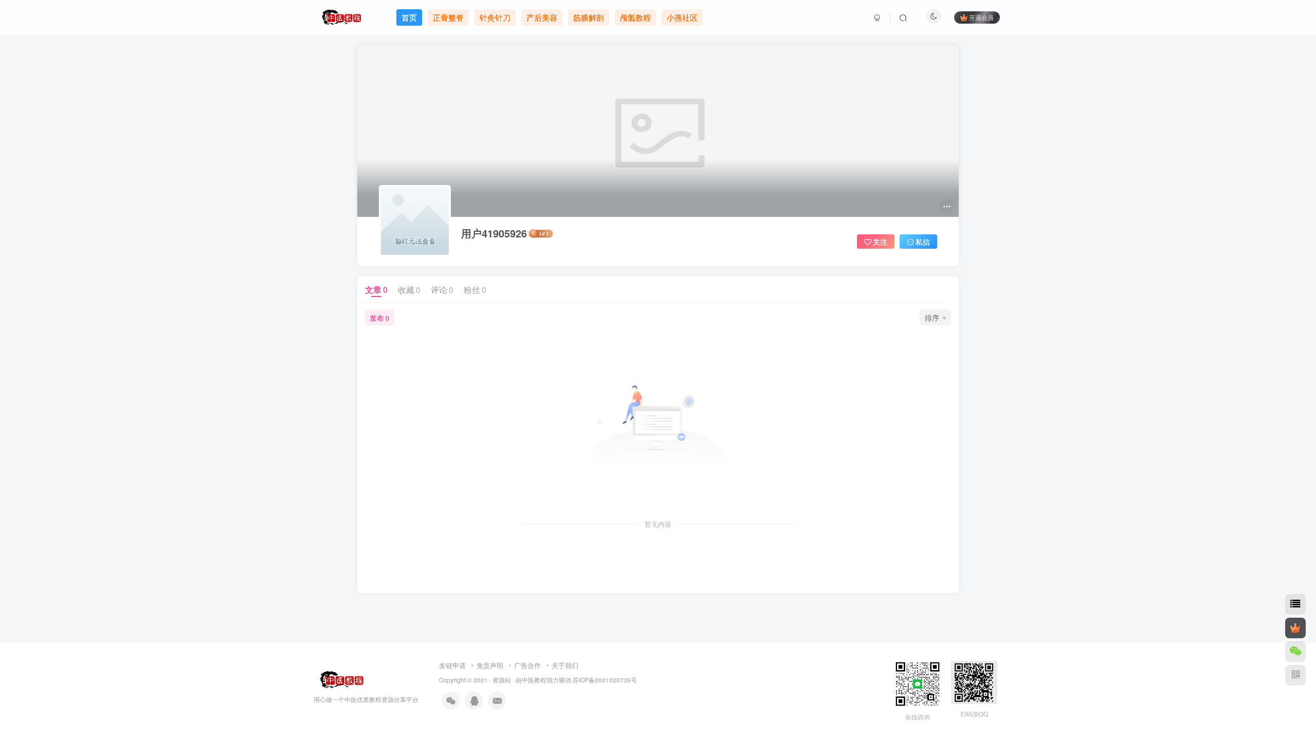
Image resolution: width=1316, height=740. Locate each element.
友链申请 (452, 665)
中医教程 (534, 680)
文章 (376, 289)
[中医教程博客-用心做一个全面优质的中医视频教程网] (339, 678)
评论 (442, 289)
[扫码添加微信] (1295, 651)
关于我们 (565, 665)
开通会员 (981, 17)
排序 (932, 317)
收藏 (409, 289)
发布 (379, 317)
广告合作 (527, 665)
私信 (923, 241)
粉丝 (475, 289)
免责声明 (490, 665)
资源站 (501, 680)
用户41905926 (494, 233)
